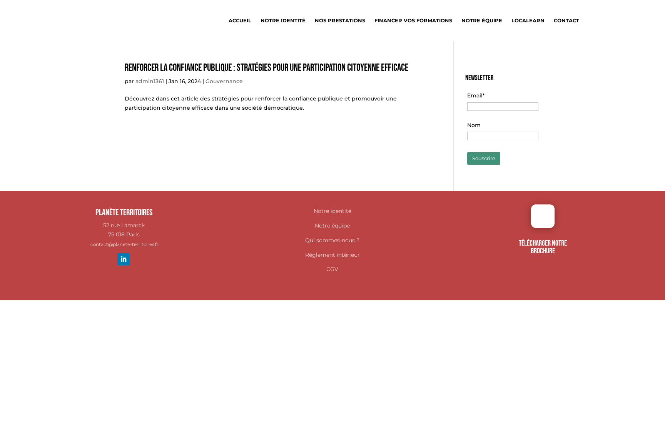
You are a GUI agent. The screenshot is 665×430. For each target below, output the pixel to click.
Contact (566, 20)
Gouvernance (224, 81)
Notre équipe (481, 20)
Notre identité (283, 20)
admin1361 (149, 81)
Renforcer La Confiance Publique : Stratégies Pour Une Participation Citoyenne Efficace (266, 68)
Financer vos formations (413, 20)
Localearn (528, 20)
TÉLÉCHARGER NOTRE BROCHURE (543, 247)
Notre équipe (332, 225)
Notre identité (332, 210)
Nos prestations (340, 20)
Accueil (240, 20)
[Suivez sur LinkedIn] (123, 259)
